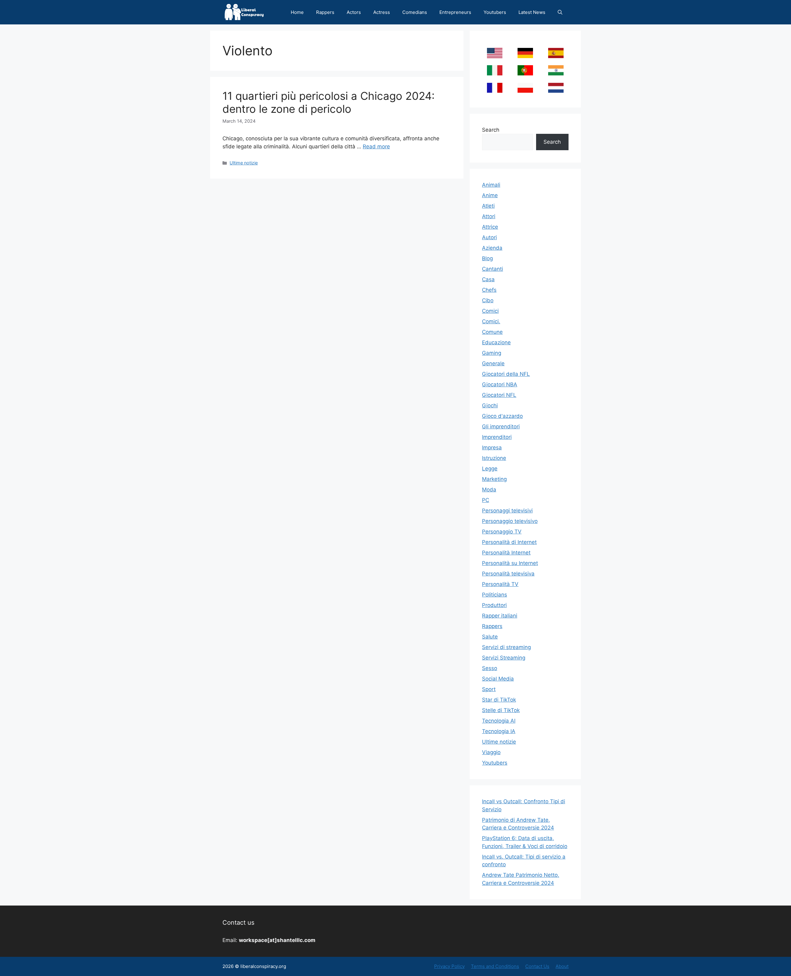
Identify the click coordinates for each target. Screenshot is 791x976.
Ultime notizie (244, 162)
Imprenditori (497, 437)
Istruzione (494, 458)
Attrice (490, 227)
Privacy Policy (449, 966)
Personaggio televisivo (510, 521)
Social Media (498, 679)
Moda (489, 489)
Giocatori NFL (499, 395)
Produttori (494, 605)
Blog (487, 258)
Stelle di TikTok (501, 710)
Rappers (325, 12)
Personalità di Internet (509, 542)
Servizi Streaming (503, 658)
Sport (489, 689)
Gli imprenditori (501, 426)
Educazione (496, 342)
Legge (489, 468)
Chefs (489, 290)
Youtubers (495, 12)
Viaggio (491, 752)
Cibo (487, 300)
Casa (488, 279)
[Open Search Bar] (560, 12)
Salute (490, 637)
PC (485, 500)
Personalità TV (500, 584)
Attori (488, 216)
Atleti (488, 206)
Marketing (494, 479)
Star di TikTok (499, 700)
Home (297, 12)
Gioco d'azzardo (502, 416)
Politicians (494, 595)
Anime (490, 195)
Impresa (492, 447)
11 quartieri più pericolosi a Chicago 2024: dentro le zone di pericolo (328, 102)
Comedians (414, 12)
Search (490, 130)
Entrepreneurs (455, 12)
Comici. (491, 321)
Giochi (490, 405)
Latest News (531, 12)
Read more (376, 146)
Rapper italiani (499, 616)
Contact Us (537, 966)
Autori (489, 237)
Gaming (491, 353)
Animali (491, 185)
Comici (490, 311)
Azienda (492, 248)
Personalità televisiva (508, 574)
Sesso (489, 668)
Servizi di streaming (506, 647)
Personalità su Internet (510, 563)
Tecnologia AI (498, 721)
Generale (493, 363)
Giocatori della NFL (506, 374)
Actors (354, 12)
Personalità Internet (506, 553)
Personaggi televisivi (507, 510)
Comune (492, 332)
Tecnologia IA (498, 731)
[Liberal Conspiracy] (243, 12)
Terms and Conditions (495, 966)
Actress (381, 12)
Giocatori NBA (499, 384)
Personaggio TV (502, 531)
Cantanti (492, 269)
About (562, 966)
